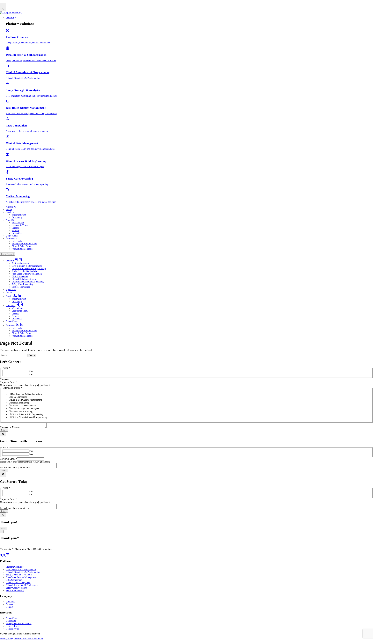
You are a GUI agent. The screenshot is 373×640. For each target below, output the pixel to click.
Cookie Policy (36, 638)
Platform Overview (14, 567)
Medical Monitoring (20, 402)
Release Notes (12, 628)
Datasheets (11, 621)
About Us (10, 601)
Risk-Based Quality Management (26, 400)
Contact (9, 607)
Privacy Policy (6, 638)
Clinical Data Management (23, 405)
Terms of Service (22, 638)
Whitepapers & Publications (18, 623)
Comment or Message (10, 427)
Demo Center (12, 618)
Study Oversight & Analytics (19, 574)
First (31, 371)
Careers (9, 604)
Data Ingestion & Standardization (26, 394)
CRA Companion (19, 397)
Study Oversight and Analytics (25, 408)
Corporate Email (8, 382)
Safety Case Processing (21, 411)
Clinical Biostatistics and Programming (29, 417)
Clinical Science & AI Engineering (27, 414)
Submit (4, 430)
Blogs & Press (12, 626)
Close (3, 529)
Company (4, 379)
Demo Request (7, 254)
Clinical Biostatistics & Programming (23, 572)
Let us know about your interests (15, 467)
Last (31, 374)
